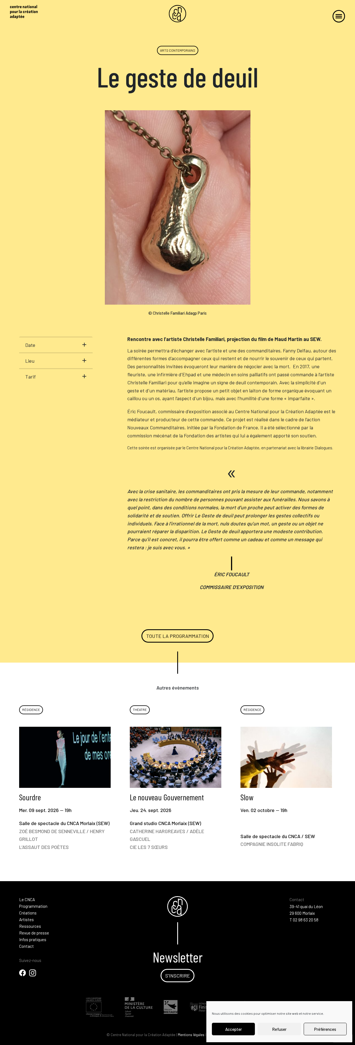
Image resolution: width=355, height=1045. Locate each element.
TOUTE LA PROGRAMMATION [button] (177, 636)
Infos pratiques (32, 939)
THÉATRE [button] (140, 709)
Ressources (30, 926)
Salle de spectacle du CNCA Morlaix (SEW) (64, 821)
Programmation (33, 906)
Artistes (26, 919)
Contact (26, 946)
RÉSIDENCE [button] (31, 709)
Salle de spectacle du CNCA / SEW (277, 819)
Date (30, 345)
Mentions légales (191, 1035)
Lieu (29, 361)
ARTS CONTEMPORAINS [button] (177, 50)
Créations (28, 912)
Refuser (279, 1029)
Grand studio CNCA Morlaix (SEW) (167, 821)
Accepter (233, 1029)
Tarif (30, 377)
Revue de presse (34, 932)
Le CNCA (27, 899)
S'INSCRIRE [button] (177, 976)
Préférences (325, 1029)
